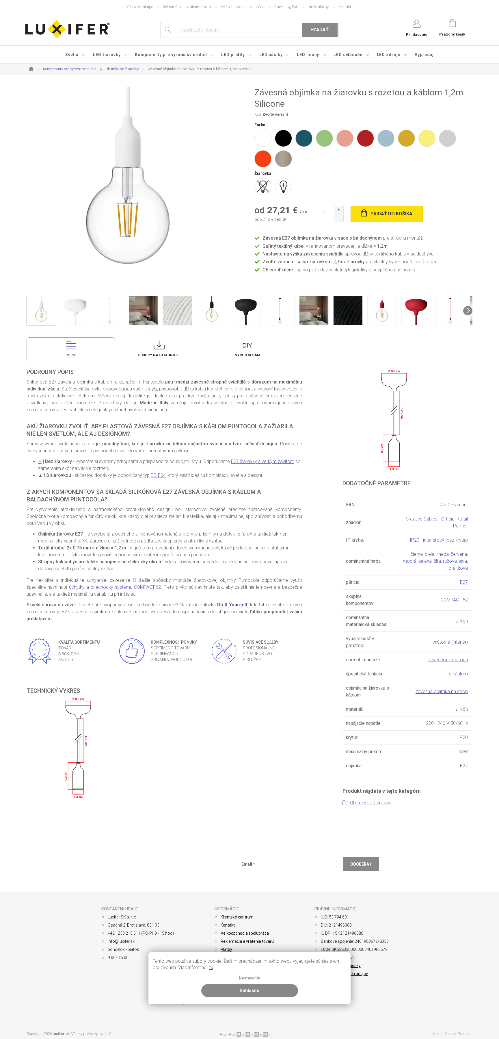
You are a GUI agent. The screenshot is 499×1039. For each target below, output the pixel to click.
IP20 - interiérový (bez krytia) (439, 540)
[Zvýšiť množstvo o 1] (338, 210)
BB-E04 (158, 475)
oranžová (458, 568)
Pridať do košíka (391, 213)
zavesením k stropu (448, 659)
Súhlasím (249, 990)
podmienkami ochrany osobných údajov (325, 878)
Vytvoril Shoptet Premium (452, 1033)
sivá (463, 561)
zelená (425, 561)
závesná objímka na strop (442, 691)
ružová (450, 561)
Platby (226, 949)
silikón (461, 621)
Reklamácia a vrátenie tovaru (187, 7)
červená (459, 554)
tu (211, 967)
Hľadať (319, 29)
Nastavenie (249, 978)
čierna (417, 554)
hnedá (442, 554)
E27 (464, 582)
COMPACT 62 (454, 600)
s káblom (458, 674)
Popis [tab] (71, 355)
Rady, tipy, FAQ (286, 7)
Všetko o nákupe (139, 7)
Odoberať (361, 864)
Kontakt (344, 7)
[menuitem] (76, 55)
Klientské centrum (237, 917)
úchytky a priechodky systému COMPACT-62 (115, 587)
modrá (409, 561)
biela (429, 554)
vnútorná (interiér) (450, 642)
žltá (437, 561)
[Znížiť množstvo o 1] (338, 218)
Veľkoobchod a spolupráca (243, 7)
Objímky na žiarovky (370, 802)
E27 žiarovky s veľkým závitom (262, 461)
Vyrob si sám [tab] (247, 355)
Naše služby (318, 7)
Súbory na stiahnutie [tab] (159, 355)
